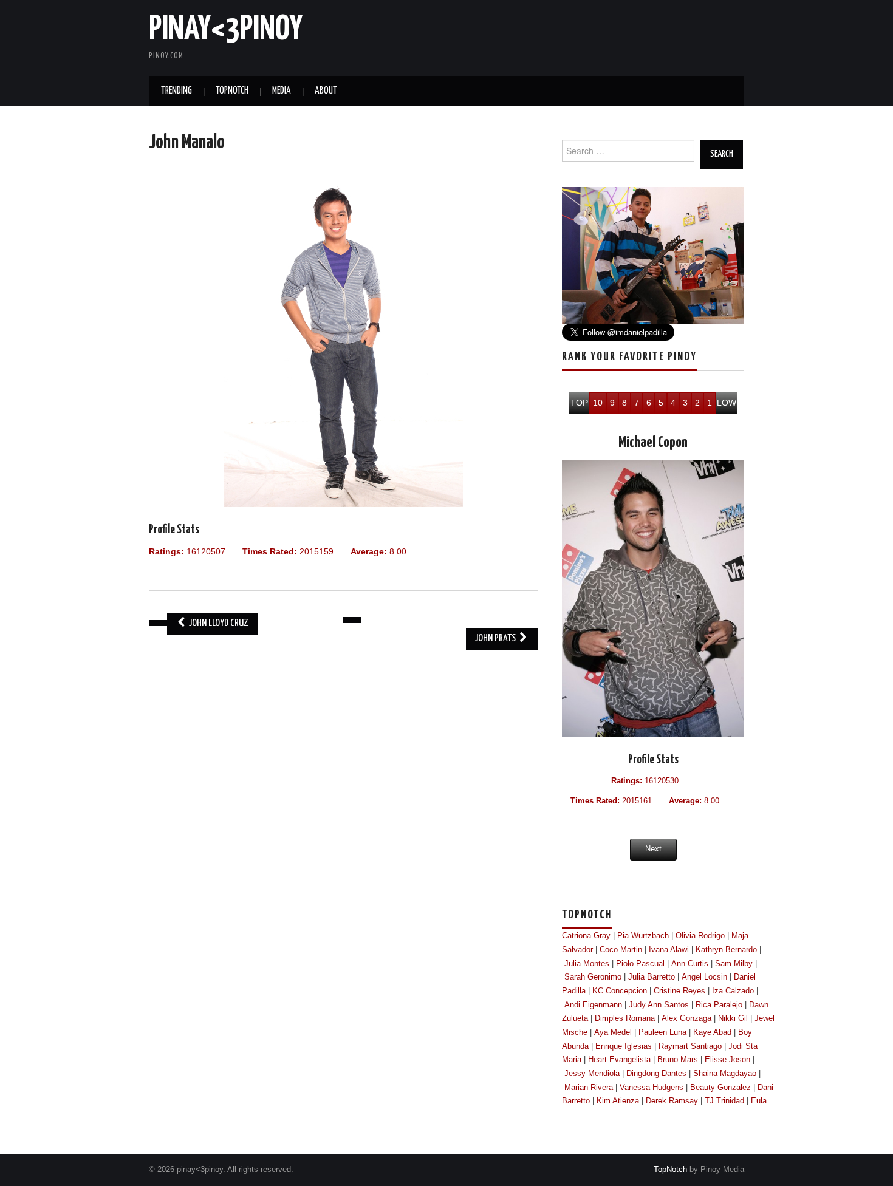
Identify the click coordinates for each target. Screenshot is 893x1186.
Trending (176, 90)
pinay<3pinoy (226, 30)
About (326, 90)
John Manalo (187, 142)
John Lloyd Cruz (217, 623)
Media (281, 90)
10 (598, 402)
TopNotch (232, 90)
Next (653, 849)
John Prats (496, 638)
